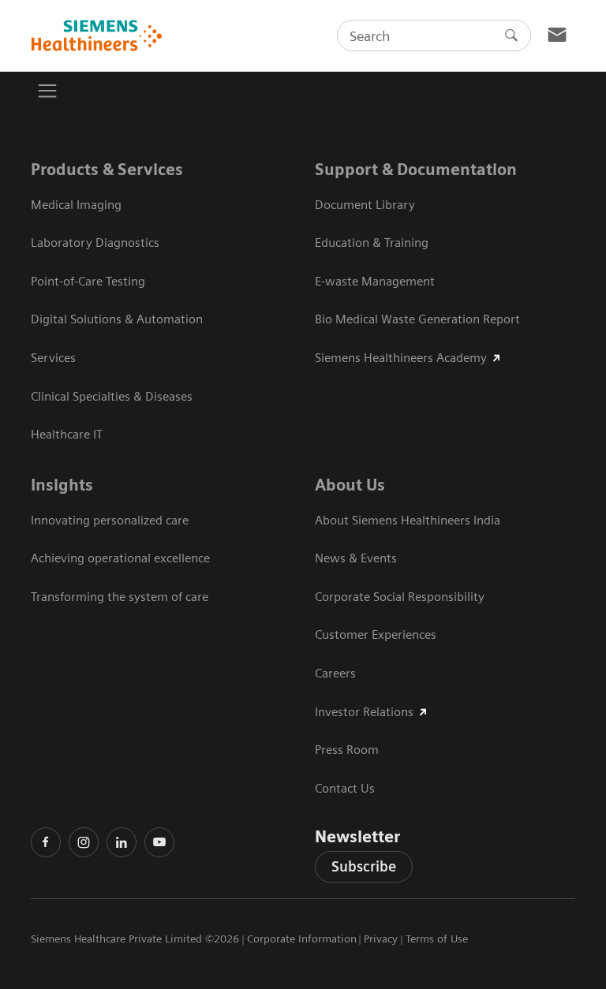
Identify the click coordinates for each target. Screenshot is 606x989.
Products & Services (107, 169)
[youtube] (159, 842)
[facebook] (46, 842)
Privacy (381, 938)
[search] (511, 35)
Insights (62, 485)
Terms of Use (437, 938)
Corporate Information (302, 938)
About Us (350, 485)
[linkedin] (122, 842)
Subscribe (363, 866)
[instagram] (84, 842)
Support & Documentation (416, 169)
